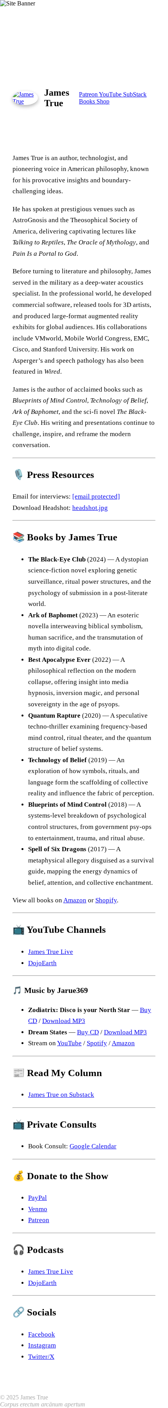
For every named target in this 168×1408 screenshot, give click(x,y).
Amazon (74, 900)
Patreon (89, 94)
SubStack (135, 94)
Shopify (106, 900)
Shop (103, 101)
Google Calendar (93, 1146)
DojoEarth (42, 963)
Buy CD (88, 1032)
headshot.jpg (90, 508)
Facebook (41, 1334)
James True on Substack (61, 1094)
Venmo (37, 1209)
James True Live (50, 951)
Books (88, 101)
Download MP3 (63, 1021)
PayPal (37, 1197)
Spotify (97, 1043)
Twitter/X (41, 1356)
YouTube (111, 94)
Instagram (42, 1345)
